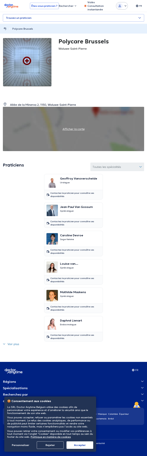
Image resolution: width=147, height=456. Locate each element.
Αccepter (80, 445)
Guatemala (101, 418)
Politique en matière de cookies (51, 436)
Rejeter (50, 445)
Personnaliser (20, 445)
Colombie (113, 414)
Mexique (102, 414)
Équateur (124, 414)
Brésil (111, 418)
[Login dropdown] (122, 6)
